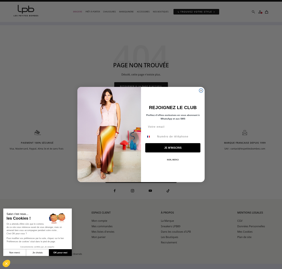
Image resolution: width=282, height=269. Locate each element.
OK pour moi (60, 252)
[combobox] (150, 137)
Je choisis (37, 252)
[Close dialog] (201, 90)
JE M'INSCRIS (173, 147)
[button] (6, 263)
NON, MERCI (173, 160)
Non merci (14, 252)
